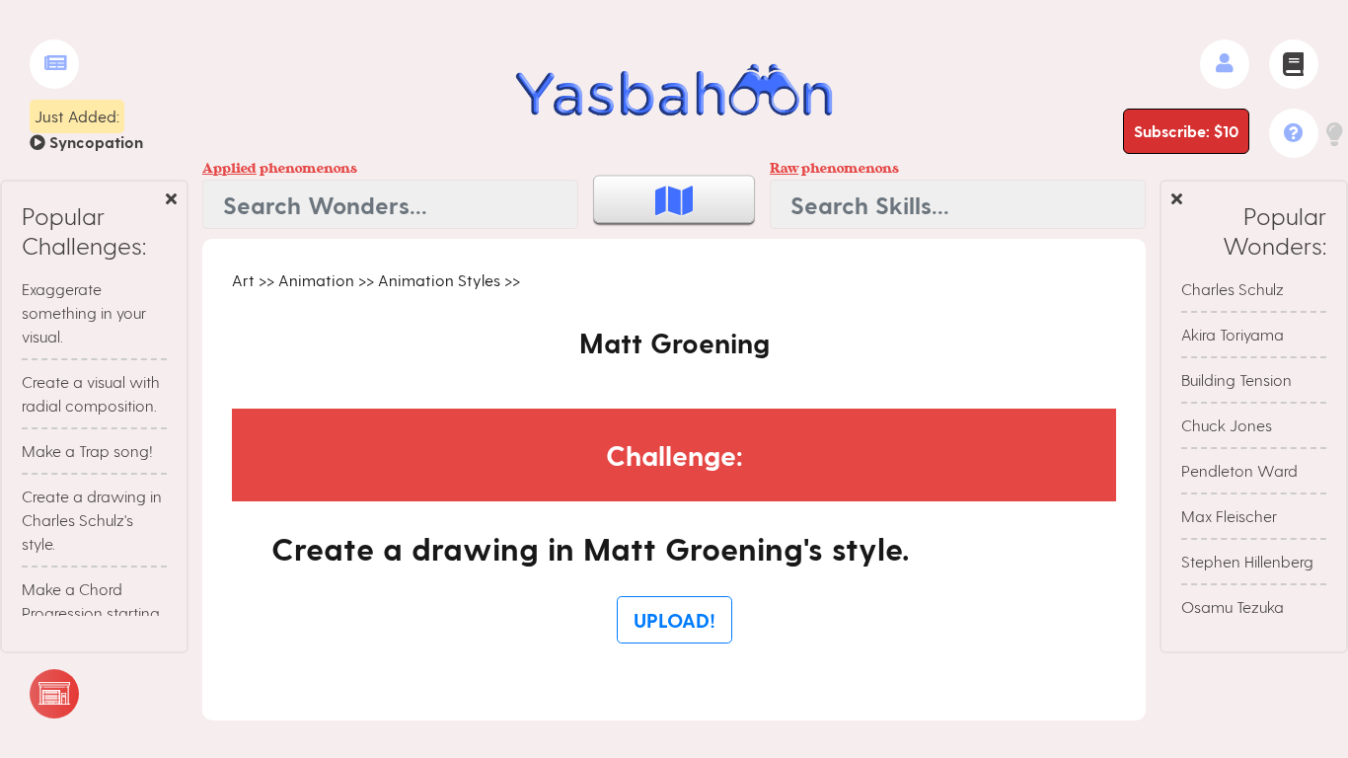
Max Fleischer (1229, 515)
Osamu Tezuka (1232, 606)
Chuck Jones (1226, 425)
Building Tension (1236, 379)
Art (243, 279)
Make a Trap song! (87, 450)
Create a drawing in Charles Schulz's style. (92, 520)
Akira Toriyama (1232, 334)
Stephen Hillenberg (1247, 561)
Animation (316, 279)
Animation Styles (439, 279)
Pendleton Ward (1239, 470)
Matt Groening (674, 342)
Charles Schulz (1232, 288)
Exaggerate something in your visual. (84, 312)
